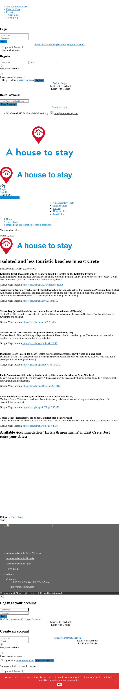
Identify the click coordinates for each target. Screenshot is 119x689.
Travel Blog (12, 17)
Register (39, 80)
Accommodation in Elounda (20, 558)
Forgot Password (33, 619)
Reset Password (8, 104)
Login (3, 41)
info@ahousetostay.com (66, 113)
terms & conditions (24, 80)
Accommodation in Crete (18, 563)
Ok (59, 684)
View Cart (5, 197)
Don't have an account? (11, 619)
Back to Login (60, 83)
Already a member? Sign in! (68, 638)
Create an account (44, 661)
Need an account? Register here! (50, 44)
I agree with (18, 80)
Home (9, 219)
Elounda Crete (13, 9)
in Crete (10, 12)
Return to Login (59, 107)
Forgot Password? (76, 44)
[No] (115, 681)
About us (10, 574)
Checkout (15, 197)
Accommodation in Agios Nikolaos (23, 553)
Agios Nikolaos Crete (16, 6)
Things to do (12, 15)
